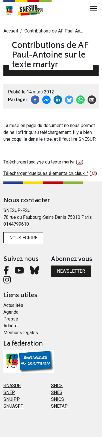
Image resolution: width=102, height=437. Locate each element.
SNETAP (59, 406)
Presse (10, 319)
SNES (56, 392)
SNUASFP (13, 406)
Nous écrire (23, 237)
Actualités (13, 305)
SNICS (57, 399)
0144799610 (16, 224)
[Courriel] (92, 99)
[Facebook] (35, 99)
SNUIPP (11, 399)
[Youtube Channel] (19, 272)
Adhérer (11, 325)
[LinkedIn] (58, 99)
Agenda (10, 312)
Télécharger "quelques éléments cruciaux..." (45, 173)
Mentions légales (20, 332)
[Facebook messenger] (46, 99)
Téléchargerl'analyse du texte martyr (39, 162)
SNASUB (12, 385)
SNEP (9, 392)
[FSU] (9, 10)
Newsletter (71, 271)
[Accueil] (33, 10)
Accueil (10, 31)
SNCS (57, 385)
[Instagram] (7, 281)
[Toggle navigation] (93, 8)
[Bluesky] (34, 272)
